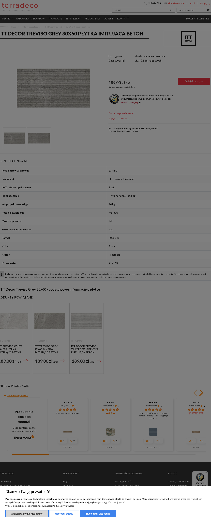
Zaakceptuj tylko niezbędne (27, 513)
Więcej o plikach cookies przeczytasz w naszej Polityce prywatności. (39, 505)
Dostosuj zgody (64, 513)
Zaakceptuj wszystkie (98, 513)
